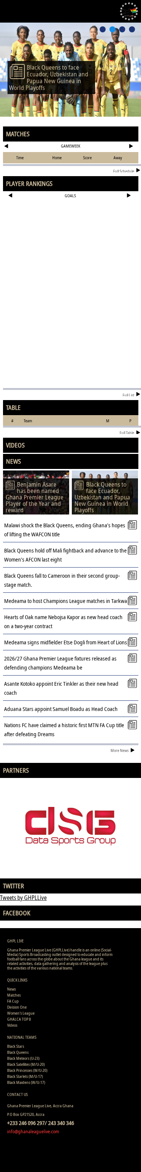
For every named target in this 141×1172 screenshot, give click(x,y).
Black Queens (18, 1052)
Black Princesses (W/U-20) (27, 1070)
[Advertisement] (70, 226)
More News (120, 750)
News (11, 989)
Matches (14, 995)
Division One (17, 1007)
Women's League (21, 1013)
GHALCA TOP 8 (19, 1019)
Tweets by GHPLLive (23, 897)
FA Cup (13, 1001)
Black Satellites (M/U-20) (26, 1064)
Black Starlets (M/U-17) (25, 1076)
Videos (12, 1025)
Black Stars (15, 1046)
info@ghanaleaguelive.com (33, 1131)
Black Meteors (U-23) (23, 1058)
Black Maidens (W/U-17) (26, 1082)
